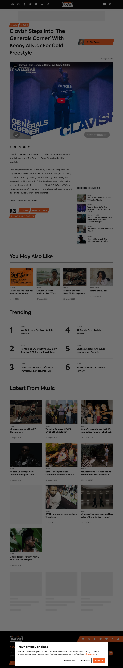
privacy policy (90, 654)
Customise (85, 660)
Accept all (99, 660)
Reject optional (70, 660)
